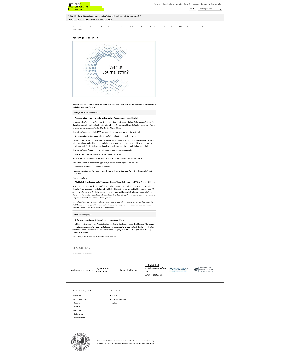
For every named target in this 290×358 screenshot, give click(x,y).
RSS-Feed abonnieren (119, 299)
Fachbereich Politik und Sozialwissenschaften (84, 16)
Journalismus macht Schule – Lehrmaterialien (182, 27)
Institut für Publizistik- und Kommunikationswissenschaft (121, 16)
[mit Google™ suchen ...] (220, 8)
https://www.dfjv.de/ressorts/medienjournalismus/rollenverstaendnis (104, 150)
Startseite (156, 4)
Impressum (195, 4)
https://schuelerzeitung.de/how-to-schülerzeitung (96, 236)
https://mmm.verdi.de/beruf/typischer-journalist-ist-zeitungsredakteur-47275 (107, 162)
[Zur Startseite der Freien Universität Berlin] (85, 6)
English (114, 303)
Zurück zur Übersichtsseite (84, 254)
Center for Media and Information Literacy (90, 19)
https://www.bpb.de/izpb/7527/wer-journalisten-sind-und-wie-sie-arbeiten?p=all (108, 132)
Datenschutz (205, 4)
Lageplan (179, 4)
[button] (192, 9)
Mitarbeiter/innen (168, 4)
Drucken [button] (114, 295)
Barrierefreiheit (216, 4)
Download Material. (80, 178)
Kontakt (187, 4)
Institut (128, 27)
